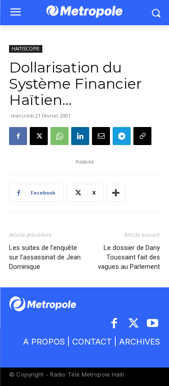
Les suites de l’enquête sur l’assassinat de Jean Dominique (45, 257)
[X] (39, 136)
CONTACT (92, 341)
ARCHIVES (139, 341)
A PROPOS (44, 341)
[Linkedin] (80, 136)
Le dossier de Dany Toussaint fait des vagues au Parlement (129, 257)
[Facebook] (18, 136)
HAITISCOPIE (26, 48)
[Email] (101, 136)
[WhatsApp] (59, 136)
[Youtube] (153, 324)
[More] (115, 193)
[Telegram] (122, 136)
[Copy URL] (142, 136)
